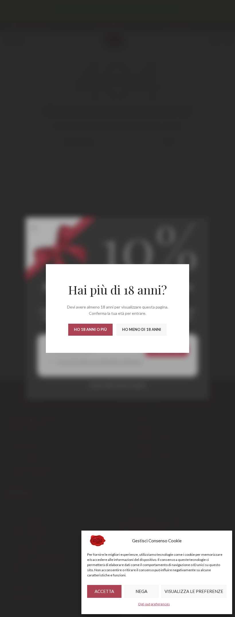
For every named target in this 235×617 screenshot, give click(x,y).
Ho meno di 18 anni (141, 329)
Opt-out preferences (154, 604)
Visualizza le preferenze (193, 591)
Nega (141, 591)
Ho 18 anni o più (90, 329)
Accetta (104, 591)
